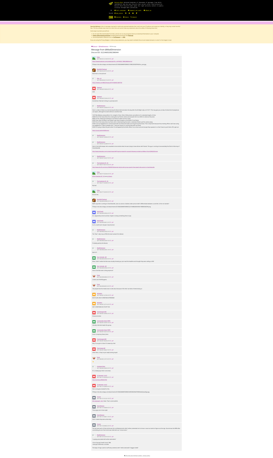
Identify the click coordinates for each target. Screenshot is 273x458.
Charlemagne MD (101, 312)
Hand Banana (100, 406)
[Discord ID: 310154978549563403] (94, 70)
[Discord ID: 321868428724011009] (94, 276)
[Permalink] (112, 59)
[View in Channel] (110, 59)
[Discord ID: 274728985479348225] (94, 212)
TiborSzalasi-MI (101, 348)
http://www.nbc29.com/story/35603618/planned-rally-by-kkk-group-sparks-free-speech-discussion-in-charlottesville (123, 167)
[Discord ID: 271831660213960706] (94, 79)
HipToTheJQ (100, 211)
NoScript (130, 35)
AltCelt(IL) (99, 293)
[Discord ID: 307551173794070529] (94, 376)
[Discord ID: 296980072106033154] (94, 312)
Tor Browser (116, 37)
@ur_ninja (119, 13)
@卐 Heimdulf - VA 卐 (97, 401)
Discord (95, 46)
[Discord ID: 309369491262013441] (94, 397)
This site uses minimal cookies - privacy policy (137, 455)
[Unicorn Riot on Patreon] (136, 13)
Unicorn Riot (118, 2)
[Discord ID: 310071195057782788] (94, 106)
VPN (124, 37)
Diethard (99, 87)
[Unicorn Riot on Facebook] (125, 13)
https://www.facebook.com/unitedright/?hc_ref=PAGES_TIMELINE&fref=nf (112, 61)
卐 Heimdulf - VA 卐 (102, 375)
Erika (98, 57)
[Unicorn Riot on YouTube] (133, 13)
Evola (98, 275)
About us (148, 10)
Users (126, 17)
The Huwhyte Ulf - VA (102, 163)
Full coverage (121, 10)
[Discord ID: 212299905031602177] (94, 258)
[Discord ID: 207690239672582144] (94, 349)
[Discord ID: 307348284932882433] (94, 294)
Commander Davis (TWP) (103, 321)
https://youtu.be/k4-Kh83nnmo (100, 130)
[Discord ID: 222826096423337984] (94, 88)
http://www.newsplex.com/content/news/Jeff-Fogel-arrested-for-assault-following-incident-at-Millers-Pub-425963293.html (125, 151)
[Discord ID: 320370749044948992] (94, 164)
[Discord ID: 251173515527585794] (94, 367)
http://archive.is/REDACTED (99, 380)
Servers (118, 17)
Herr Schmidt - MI (101, 257)
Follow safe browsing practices (101, 35)
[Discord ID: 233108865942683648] (94, 58)
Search (134, 17)
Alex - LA (99, 78)
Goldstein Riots (101, 366)
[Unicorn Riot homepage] (111, 3)
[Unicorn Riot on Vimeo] (129, 13)
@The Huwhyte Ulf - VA (98, 176)
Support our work (135, 10)
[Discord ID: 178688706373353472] (94, 321)
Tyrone (99, 397)
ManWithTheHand (102, 69)
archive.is (109, 176)
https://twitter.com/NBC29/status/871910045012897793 (107, 82)
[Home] (111, 17)
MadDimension (104, 46)
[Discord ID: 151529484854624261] (94, 406)
